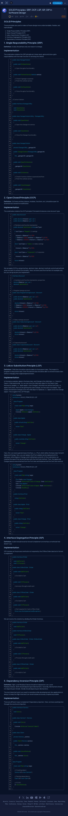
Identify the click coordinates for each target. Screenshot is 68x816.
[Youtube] (31, 797)
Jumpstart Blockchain (28, 806)
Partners (36, 801)
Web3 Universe (50, 804)
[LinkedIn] (27, 797)
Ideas (55, 801)
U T (12, 16)
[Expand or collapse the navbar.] (2, 3)
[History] (15, 16)
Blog (63, 16)
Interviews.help (59, 804)
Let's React (42, 804)
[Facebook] (19, 797)
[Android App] (40, 797)
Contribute (58, 3)
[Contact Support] (48, 797)
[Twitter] (23, 797)
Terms (25, 801)
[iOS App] (44, 797)
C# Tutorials (42, 801)
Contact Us (12, 801)
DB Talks (36, 804)
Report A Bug (61, 801)
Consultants (50, 801)
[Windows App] (36, 797)
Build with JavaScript (40, 806)
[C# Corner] (7, 3)
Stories (24, 804)
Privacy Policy (19, 801)
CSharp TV (30, 804)
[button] (65, 3)
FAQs (6, 804)
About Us (5, 801)
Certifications (12, 804)
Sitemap (19, 804)
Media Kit (30, 801)
